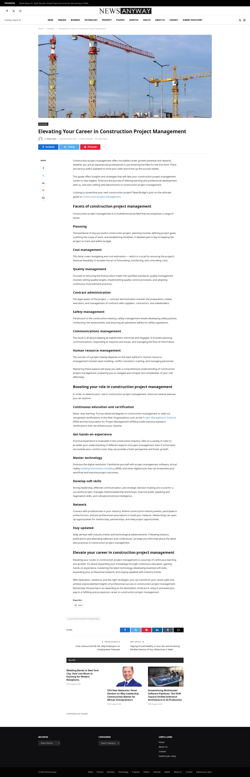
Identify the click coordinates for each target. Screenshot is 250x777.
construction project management (102, 196)
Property (107, 20)
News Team (51, 139)
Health (146, 20)
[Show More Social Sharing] (104, 147)
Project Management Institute (159, 417)
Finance (62, 20)
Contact (173, 20)
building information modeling (98, 468)
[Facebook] (43, 168)
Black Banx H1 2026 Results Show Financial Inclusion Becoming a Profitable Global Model (55, 3)
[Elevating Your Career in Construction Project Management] (125, 76)
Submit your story (192, 20)
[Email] (43, 198)
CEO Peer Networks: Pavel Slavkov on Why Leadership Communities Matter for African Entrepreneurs (123, 695)
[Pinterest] (43, 190)
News (50, 20)
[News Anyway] (125, 10)
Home (161, 742)
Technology (90, 20)
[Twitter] (43, 175)
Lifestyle (133, 20)
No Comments (87, 139)
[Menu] (244, 20)
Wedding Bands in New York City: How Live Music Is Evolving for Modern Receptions (82, 675)
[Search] (240, 20)
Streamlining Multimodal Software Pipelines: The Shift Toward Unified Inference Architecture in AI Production (165, 695)
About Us (160, 20)
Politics (120, 20)
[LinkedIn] (43, 183)
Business (75, 20)
